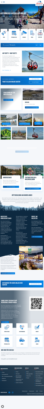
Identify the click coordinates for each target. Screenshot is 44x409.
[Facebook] (9, 392)
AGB (37, 391)
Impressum (31, 391)
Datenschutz (24, 391)
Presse (41, 391)
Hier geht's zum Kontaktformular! (9, 359)
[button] (2, 2)
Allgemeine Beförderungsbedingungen (35, 393)
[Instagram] (12, 392)
